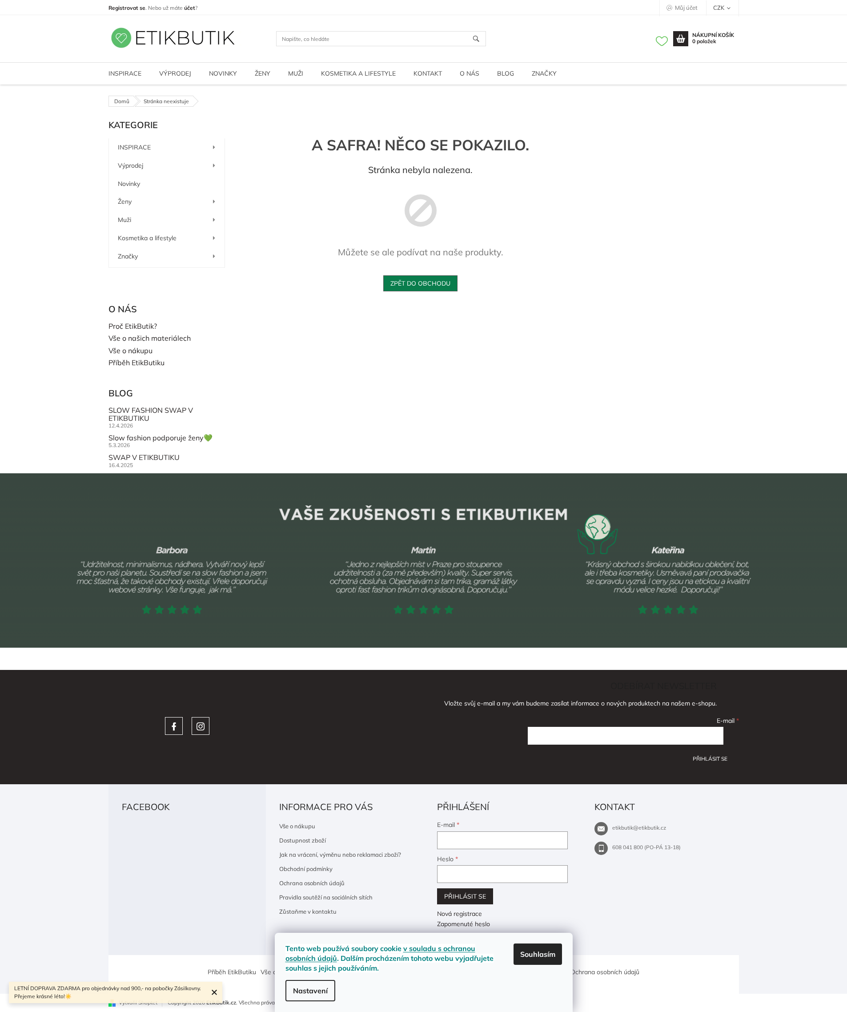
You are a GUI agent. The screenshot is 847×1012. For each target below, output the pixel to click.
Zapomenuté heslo (463, 924)
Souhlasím (537, 954)
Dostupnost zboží (302, 840)
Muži (124, 220)
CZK (719, 7)
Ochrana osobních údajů (312, 883)
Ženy (125, 202)
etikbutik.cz (200, 726)
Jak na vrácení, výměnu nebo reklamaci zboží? (340, 854)
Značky (128, 256)
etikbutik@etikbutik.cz (639, 827)
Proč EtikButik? (132, 327)
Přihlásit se (710, 758)
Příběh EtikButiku (136, 363)
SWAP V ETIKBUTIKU (144, 458)
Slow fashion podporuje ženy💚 (160, 438)
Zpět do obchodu (420, 283)
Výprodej (130, 165)
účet (189, 7)
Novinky (129, 184)
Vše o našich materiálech (149, 339)
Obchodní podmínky (306, 868)
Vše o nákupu (130, 351)
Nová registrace (459, 914)
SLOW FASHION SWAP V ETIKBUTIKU (150, 414)
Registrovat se (126, 7)
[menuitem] (125, 74)
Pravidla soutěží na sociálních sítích (326, 897)
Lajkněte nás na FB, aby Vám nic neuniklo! (174, 726)
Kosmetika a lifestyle (147, 238)
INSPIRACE (134, 147)
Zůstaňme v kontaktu (308, 911)
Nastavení (310, 990)
